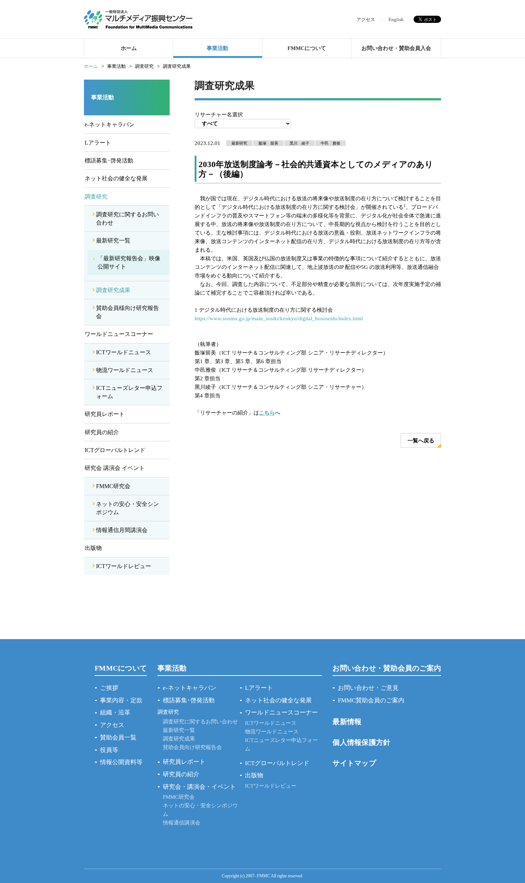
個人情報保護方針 (361, 742)
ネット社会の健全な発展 (116, 178)
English (396, 19)
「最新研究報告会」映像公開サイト (129, 262)
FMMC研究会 (113, 486)
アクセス (365, 19)
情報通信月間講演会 (122, 530)
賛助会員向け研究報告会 (192, 747)
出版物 (93, 548)
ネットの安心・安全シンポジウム (127, 508)
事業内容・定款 (121, 700)
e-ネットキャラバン (110, 124)
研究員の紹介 (102, 432)
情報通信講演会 (181, 823)
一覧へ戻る (421, 440)
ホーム (129, 48)
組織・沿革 (115, 712)
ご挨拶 (109, 687)
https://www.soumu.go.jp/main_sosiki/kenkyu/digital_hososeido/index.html (279, 318)
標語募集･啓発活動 (109, 160)
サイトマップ (354, 763)
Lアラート (98, 143)
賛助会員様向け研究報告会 (127, 312)
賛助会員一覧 (118, 737)
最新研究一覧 (113, 240)
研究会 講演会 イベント (115, 468)
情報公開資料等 (121, 762)
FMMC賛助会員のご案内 (371, 700)
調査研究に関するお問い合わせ (127, 218)
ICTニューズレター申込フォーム (129, 392)
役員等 (109, 750)
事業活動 (217, 48)
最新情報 (346, 722)
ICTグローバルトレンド (115, 450)
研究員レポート (105, 414)
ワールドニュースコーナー (119, 334)
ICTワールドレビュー (123, 566)
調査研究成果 (113, 290)
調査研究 (96, 197)
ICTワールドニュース (123, 352)
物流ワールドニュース (124, 370)
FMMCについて (307, 48)
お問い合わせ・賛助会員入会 (396, 48)
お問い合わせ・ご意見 (368, 687)
